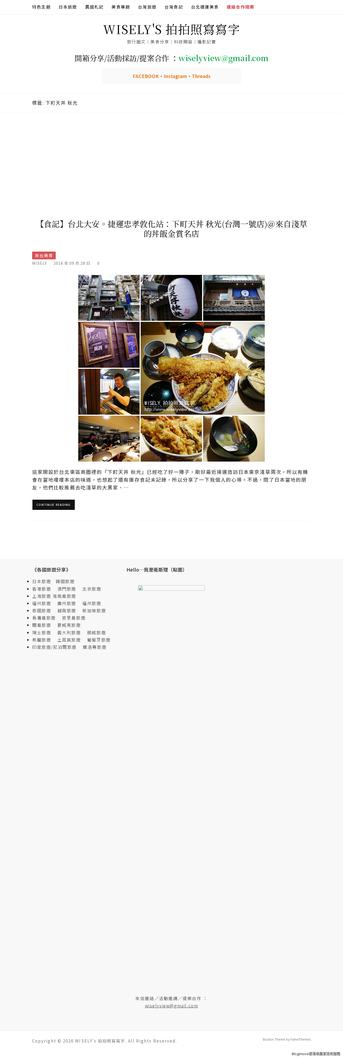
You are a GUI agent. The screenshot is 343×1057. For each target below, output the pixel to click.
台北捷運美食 (205, 7)
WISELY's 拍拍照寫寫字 (171, 29)
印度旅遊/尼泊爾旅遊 (56, 647)
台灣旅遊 (147, 7)
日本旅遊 (68, 7)
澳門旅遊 (66, 588)
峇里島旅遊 (73, 617)
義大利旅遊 (69, 632)
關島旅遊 (44, 625)
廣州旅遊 (66, 603)
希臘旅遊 (44, 639)
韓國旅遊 (65, 581)
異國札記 (94, 7)
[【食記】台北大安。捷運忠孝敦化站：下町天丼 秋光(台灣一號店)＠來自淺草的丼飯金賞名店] (171, 367)
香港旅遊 (41, 588)
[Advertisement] (171, 159)
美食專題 (120, 7)
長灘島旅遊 (44, 617)
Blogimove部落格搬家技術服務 (316, 1053)
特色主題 (41, 7)
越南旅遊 (69, 610)
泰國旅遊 (44, 610)
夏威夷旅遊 (69, 625)
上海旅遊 (41, 596)
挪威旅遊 (96, 632)
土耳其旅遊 (71, 639)
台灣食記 (174, 7)
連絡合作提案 (240, 7)
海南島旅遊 (64, 596)
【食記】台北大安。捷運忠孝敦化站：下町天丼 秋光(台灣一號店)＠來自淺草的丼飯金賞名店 (171, 228)
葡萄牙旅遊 (99, 639)
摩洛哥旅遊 (94, 647)
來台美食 (44, 255)
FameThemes (300, 1039)
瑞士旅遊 (44, 632)
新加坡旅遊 (94, 610)
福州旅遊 (44, 603)
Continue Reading (53, 505)
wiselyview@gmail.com (171, 1005)
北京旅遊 (91, 588)
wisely (39, 263)
